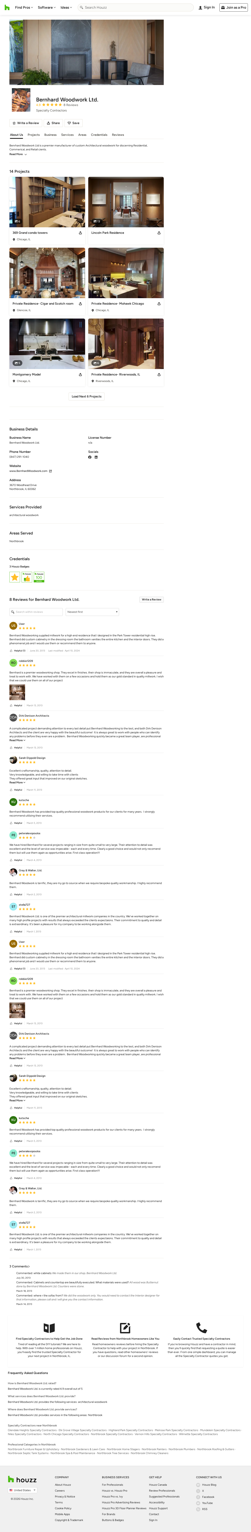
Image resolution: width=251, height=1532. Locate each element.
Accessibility (157, 1502)
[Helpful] (11, 651)
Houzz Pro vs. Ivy (112, 1496)
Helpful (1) (19, 650)
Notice (71, 1496)
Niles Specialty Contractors (25, 1434)
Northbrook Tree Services (113, 1453)
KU (13, 802)
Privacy (59, 1496)
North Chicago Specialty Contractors (66, 1434)
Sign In (153, 1520)
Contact (154, 1514)
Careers (60, 1490)
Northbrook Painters (154, 1449)
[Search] (81, 7)
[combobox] (136, 7)
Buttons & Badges (113, 1520)
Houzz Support (158, 1508)
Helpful (18, 705)
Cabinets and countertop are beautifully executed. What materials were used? (81, 1282)
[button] (86, 574)
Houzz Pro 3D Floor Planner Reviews (124, 1508)
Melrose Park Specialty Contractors (176, 1430)
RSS (204, 1509)
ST (13, 906)
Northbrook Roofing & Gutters (215, 1449)
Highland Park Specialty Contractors (131, 1430)
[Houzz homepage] (7, 7)
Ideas (65, 7)
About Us (16, 135)
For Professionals (112, 1484)
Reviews (118, 135)
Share (56, 123)
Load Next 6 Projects (86, 396)
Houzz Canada (158, 1484)
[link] (17, 740)
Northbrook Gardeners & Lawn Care (83, 1449)
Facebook (208, 1497)
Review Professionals (162, 1490)
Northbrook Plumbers (182, 1449)
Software (45, 7)
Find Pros (22, 7)
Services (67, 135)
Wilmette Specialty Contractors (198, 1434)
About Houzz (63, 1484)
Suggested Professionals (164, 1496)
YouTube (207, 1503)
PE (13, 835)
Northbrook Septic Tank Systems (28, 1453)
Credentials (99, 135)
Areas (82, 135)
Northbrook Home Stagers (123, 1449)
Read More (16, 154)
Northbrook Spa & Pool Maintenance (73, 1453)
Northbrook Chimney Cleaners (149, 1453)
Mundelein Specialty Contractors (220, 1430)
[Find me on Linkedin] (96, 457)
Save (75, 123)
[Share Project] (80, 233)
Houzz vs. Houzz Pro (114, 1490)
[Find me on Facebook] (89, 457)
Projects (34, 135)
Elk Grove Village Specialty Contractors (83, 1430)
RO (13, 663)
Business (50, 135)
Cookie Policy (63, 1508)
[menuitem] (24, 7)
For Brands (108, 1514)
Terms (59, 1502)
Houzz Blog (209, 1484)
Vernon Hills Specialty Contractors (156, 1434)
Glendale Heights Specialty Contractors (32, 1430)
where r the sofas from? (48, 1295)
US (13, 626)
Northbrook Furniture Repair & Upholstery (33, 1449)
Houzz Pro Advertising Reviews (121, 1502)
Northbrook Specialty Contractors (112, 1434)
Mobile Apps (62, 1514)
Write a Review (151, 599)
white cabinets (43, 1273)
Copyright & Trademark (69, 1520)
